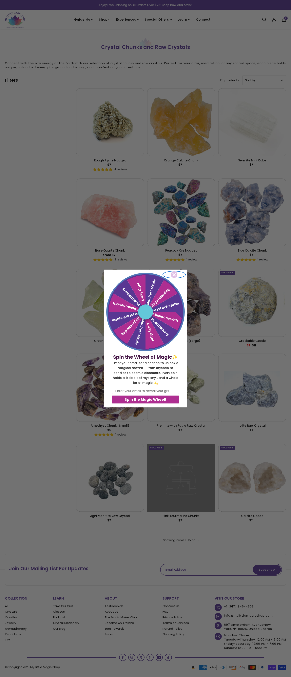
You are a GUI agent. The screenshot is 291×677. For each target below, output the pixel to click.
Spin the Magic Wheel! (145, 399)
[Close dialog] (174, 274)
